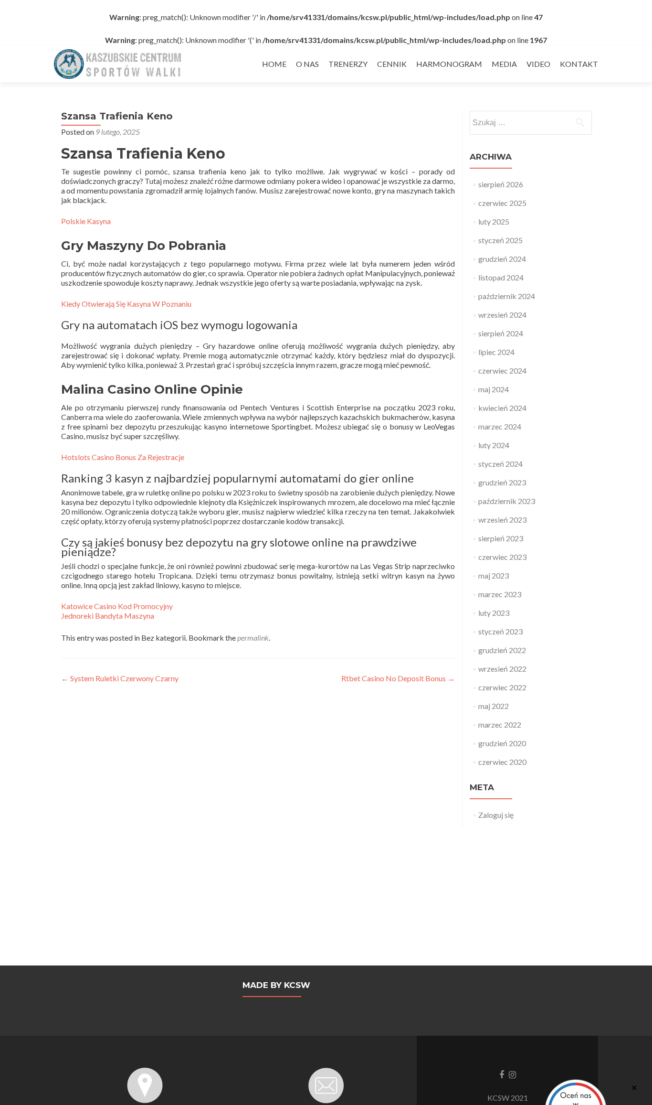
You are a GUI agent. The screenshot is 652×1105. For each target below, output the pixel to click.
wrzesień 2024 (502, 314)
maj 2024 (493, 389)
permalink (253, 637)
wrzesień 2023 (502, 519)
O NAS (307, 63)
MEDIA (504, 63)
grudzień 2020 (502, 743)
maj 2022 (493, 705)
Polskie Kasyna (86, 220)
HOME (274, 63)
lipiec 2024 (496, 351)
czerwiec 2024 (502, 370)
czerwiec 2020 (502, 761)
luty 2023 (493, 612)
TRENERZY (348, 63)
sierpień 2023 (500, 538)
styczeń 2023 (500, 631)
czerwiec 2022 (502, 687)
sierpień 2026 (500, 184)
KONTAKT (579, 63)
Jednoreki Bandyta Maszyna (107, 615)
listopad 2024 (501, 277)
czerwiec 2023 (502, 556)
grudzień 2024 (502, 258)
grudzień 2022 (502, 649)
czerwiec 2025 (502, 202)
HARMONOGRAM (449, 63)
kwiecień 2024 (502, 407)
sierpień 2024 (500, 333)
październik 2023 (506, 500)
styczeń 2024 (500, 463)
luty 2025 (493, 221)
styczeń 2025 (500, 240)
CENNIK (392, 63)
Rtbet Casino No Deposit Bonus (398, 678)
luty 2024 (493, 445)
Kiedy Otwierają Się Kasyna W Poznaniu (126, 303)
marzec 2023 (499, 594)
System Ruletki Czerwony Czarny (120, 678)
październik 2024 (506, 295)
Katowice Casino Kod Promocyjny (117, 606)
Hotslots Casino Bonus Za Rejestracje (122, 456)
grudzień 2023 (502, 482)
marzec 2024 (499, 426)
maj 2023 (493, 575)
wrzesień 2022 (502, 668)
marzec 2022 (499, 724)
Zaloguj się (496, 814)
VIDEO (538, 63)
